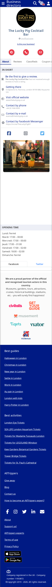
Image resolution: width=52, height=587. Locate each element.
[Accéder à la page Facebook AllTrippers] (8, 512)
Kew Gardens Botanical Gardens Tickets (25, 449)
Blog (6, 487)
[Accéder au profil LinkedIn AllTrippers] (34, 512)
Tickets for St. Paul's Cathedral (20, 462)
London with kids (13, 398)
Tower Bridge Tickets (15, 456)
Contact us (10, 493)
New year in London (14, 371)
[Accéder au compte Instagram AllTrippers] (16, 512)
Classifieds (31, 61)
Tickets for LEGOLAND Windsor (20, 442)
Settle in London (12, 378)
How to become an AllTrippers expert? (24, 500)
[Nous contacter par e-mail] (43, 512)
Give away (9, 480)
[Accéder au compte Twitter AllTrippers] (25, 512)
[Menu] (3, 3)
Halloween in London (15, 358)
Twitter (39, 264)
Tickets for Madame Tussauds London (24, 436)
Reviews (17, 61)
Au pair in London (13, 391)
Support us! (10, 526)
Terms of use (11, 539)
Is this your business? (26, 44)
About (5, 61)
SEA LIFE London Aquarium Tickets (22, 429)
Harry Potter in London (16, 404)
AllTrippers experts (14, 533)
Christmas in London (15, 364)
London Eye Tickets (14, 422)
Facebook (14, 264)
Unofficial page (27, 38)
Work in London (12, 384)
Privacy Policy (11, 546)
